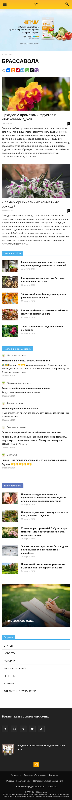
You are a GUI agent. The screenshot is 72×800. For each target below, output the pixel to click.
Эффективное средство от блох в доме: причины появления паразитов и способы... (45, 549)
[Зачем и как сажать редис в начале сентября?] (10, 331)
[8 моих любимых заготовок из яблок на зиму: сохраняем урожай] (10, 314)
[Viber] (36, 70)
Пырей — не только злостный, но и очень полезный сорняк (34, 460)
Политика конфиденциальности (30, 787)
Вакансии (53, 775)
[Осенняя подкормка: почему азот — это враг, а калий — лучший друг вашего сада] (10, 516)
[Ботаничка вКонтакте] (14, 729)
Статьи (8, 645)
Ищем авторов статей (19, 621)
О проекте (16, 775)
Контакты (52, 787)
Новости (9, 653)
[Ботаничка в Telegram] (23, 729)
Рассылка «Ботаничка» (35, 775)
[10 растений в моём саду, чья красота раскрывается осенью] (10, 298)
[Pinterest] (18, 70)
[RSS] (41, 729)
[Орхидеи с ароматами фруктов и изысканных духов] (36, 94)
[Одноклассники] (13, 70)
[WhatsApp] (27, 70)
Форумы (9, 683)
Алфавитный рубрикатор (20, 691)
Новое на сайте (12, 253)
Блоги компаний (12, 485)
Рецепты (9, 676)
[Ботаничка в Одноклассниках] (5, 729)
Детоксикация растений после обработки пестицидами (31, 432)
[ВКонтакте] (8, 70)
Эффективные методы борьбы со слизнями (26, 360)
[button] (67, 5)
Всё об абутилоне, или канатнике (20, 408)
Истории (9, 661)
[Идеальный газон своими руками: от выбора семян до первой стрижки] (10, 568)
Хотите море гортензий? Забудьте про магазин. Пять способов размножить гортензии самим (44, 531)
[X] (32, 70)
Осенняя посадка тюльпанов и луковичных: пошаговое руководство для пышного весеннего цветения (43, 497)
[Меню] (4, 4)
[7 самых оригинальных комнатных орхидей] (36, 181)
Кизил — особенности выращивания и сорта (26, 388)
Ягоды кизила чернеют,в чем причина (21, 392)
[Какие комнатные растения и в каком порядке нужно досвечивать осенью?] (10, 266)
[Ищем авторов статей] (36, 605)
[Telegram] (22, 70)
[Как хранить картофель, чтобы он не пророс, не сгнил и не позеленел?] (10, 282)
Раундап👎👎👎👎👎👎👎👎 (17, 464)
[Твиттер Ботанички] (32, 729)
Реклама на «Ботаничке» (18, 781)
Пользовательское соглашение (48, 781)
